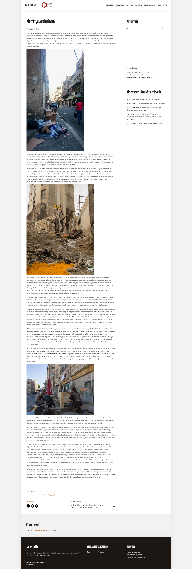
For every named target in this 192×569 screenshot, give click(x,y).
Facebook (90, 552)
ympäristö (54, 495)
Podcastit (129, 5)
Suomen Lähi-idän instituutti (46, 5)
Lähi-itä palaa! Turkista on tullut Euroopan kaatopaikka (144, 123)
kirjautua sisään (40, 530)
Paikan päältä (120, 5)
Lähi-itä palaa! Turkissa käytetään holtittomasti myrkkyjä (145, 103)
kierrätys (47, 495)
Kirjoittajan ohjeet (150, 5)
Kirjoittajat (138, 5)
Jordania (35, 495)
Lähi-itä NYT (31, 5)
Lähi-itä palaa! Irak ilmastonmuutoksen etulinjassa (143, 99)
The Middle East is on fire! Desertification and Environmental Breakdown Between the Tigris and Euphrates (143, 116)
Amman (29, 495)
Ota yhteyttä (162, 5)
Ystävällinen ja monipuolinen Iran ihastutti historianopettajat (87, 506)
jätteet (41, 495)
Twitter (101, 552)
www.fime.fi (30, 565)
